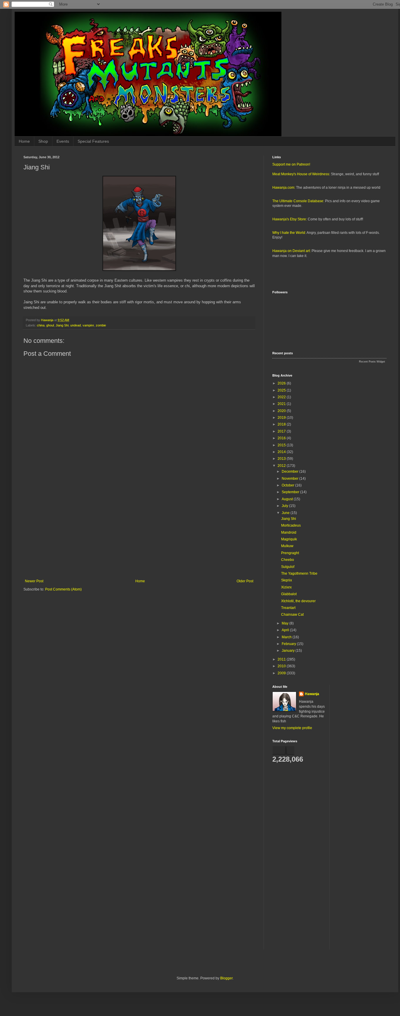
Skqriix (286, 580)
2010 (282, 666)
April (286, 630)
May (285, 623)
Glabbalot (289, 594)
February (289, 644)
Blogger (226, 978)
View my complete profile (292, 728)
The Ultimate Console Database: (298, 201)
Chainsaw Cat (292, 614)
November (290, 478)
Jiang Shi (62, 325)
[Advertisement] (139, 531)
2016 (282, 438)
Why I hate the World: (289, 233)
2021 (282, 404)
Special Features (93, 141)
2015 (282, 445)
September (291, 492)
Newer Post (34, 581)
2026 (282, 383)
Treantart (288, 608)
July (285, 506)
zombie (101, 325)
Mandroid (288, 532)
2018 (282, 424)
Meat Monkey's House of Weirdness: (301, 174)
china (41, 325)
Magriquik (289, 539)
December (290, 471)
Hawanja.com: (283, 187)
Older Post (245, 581)
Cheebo (287, 560)
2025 (282, 390)
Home (24, 141)
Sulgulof (287, 567)
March (287, 637)
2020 (282, 411)
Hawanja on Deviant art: (291, 251)
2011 (282, 659)
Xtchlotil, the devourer (298, 601)
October (288, 485)
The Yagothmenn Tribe (299, 573)
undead (75, 325)
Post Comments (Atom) (63, 589)
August (288, 499)
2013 (282, 459)
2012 (282, 466)
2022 (282, 397)
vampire (88, 325)
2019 (282, 418)
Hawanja (312, 694)
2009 (282, 673)
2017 (282, 431)
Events (63, 141)
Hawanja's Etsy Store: (289, 219)
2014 (282, 452)
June (286, 513)
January (288, 651)
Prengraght (290, 553)
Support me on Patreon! (291, 164)
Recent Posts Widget (372, 361)
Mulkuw (287, 546)
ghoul (50, 325)
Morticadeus (291, 525)
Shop (43, 141)
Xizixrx (286, 587)
